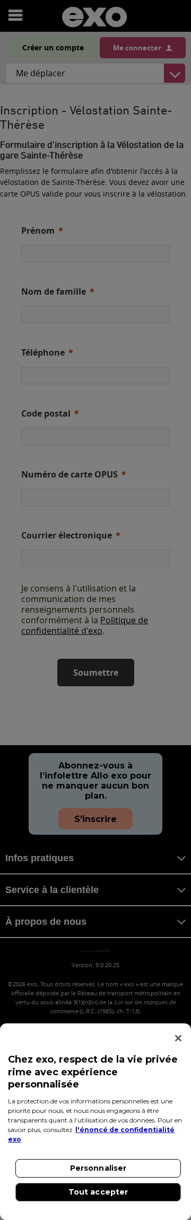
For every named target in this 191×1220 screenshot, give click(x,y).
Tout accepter (98, 1192)
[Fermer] (178, 1038)
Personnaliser (98, 1168)
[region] (95, 1121)
